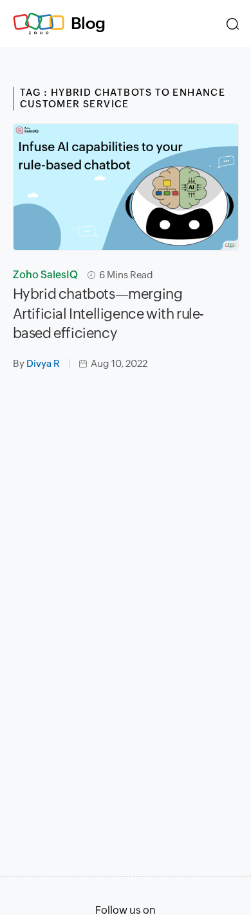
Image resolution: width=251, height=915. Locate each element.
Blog (88, 23)
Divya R (43, 363)
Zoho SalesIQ (45, 275)
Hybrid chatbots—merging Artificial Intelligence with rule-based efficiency (108, 314)
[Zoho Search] (233, 24)
